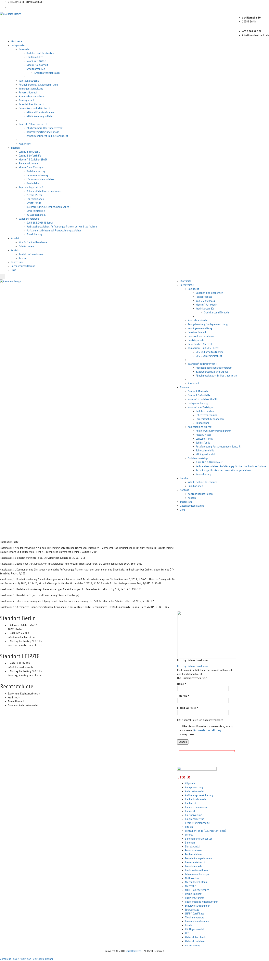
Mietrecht (190, 886)
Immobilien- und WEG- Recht (34, 108)
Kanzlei (15, 238)
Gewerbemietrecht (195, 862)
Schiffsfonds (34, 202)
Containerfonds (35, 199)
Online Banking (193, 893)
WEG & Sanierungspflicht (40, 116)
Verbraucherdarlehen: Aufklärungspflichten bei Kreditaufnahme (62, 226)
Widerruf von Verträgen (31, 167)
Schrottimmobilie (36, 210)
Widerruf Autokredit (37, 64)
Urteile (188, 925)
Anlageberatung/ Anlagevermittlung (38, 84)
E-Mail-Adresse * (187, 708)
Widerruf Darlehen (195, 941)
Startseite (16, 41)
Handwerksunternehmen (32, 96)
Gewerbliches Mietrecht (32, 104)
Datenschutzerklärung (23, 266)
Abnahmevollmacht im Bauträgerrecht (47, 135)
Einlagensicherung (29, 163)
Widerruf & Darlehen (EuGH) (33, 159)
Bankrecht (24, 49)
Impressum (17, 262)
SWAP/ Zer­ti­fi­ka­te (36, 61)
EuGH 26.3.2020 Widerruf (40, 222)
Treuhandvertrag (194, 917)
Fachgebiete (18, 45)
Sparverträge (192, 909)
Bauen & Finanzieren (196, 807)
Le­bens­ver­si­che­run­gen (197, 874)
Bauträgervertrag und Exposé (43, 131)
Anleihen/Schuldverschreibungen (44, 191)
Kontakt (15, 250)
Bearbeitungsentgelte (197, 822)
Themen (15, 147)
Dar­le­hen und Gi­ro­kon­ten (40, 53)
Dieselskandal (192, 846)
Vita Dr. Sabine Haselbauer (33, 242)
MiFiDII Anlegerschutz (197, 889)
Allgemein (190, 783)
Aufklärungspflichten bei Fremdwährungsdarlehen (54, 230)
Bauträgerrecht (27, 100)
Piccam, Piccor (34, 195)
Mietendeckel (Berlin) (197, 882)
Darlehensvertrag (36, 171)
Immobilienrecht (194, 866)
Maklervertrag (192, 878)
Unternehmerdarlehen (197, 921)
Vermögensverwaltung (31, 88)
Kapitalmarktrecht (29, 80)
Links (13, 269)
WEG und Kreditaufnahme (40, 112)
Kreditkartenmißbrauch (47, 72)
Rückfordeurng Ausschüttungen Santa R (49, 206)
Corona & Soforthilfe (30, 155)
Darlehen (190, 842)
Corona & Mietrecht (29, 151)
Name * (181, 683)
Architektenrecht (194, 791)
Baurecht (190, 811)
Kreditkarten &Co (36, 68)
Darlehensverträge (29, 218)
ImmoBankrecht (134, 951)
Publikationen (26, 246)
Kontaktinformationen (31, 254)
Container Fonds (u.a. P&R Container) (205, 830)
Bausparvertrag (193, 815)
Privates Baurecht (29, 92)
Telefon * (183, 695)
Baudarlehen (33, 183)
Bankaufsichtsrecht (196, 799)
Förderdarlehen (193, 854)
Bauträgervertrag (194, 818)
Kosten (23, 258)
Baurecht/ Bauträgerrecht (33, 124)
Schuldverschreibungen (197, 905)
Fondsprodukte (35, 57)
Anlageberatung (194, 787)
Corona (189, 834)
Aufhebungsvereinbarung (199, 795)
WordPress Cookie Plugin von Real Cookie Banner (26, 958)
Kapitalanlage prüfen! (31, 187)
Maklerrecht (25, 143)
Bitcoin (189, 826)
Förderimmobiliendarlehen (41, 179)
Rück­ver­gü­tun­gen (194, 897)
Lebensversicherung (37, 175)
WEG (187, 933)
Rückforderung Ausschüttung (201, 901)
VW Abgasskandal (36, 214)
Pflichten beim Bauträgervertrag (44, 128)
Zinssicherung (34, 234)
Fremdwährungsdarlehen (198, 858)
